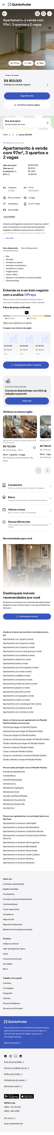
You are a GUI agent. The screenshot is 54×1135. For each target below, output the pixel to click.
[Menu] (3, 4)
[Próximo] (47, 470)
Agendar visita (27, 96)
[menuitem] (7, 134)
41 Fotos (16, 63)
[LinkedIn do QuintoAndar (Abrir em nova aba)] (20, 1056)
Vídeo (30, 63)
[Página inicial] (19, 4)
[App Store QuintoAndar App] (27, 1096)
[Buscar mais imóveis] (4, 13)
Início (5, 135)
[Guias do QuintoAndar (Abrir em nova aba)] (15, 1056)
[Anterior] (38, 470)
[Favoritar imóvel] (43, 13)
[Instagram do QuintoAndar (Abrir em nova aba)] (10, 1056)
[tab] (10, 248)
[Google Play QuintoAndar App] (11, 1096)
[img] (20, 426)
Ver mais (10, 238)
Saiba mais (27, 401)
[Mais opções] (49, 13)
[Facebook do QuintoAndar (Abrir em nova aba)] (5, 1056)
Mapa (42, 63)
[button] (27, 486)
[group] (20, 439)
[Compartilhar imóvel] (37, 13)
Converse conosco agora (28, 105)
